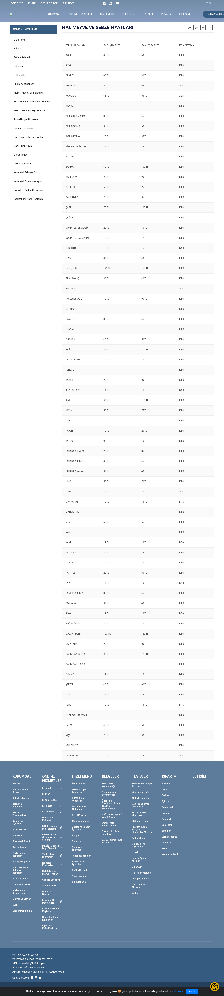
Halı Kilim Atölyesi (141, 872)
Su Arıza (76, 841)
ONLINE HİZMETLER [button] (81, 14)
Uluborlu (166, 842)
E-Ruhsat (19, 66)
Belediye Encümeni (17, 805)
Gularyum (137, 867)
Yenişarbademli (170, 854)
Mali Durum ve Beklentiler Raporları (20, 870)
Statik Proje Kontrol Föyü (109, 824)
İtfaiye (75, 835)
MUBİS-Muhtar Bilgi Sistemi (28, 92)
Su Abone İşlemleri (77, 848)
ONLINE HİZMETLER (25, 29)
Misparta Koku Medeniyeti (139, 813)
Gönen (165, 813)
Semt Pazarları (80, 815)
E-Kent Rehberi (22, 57)
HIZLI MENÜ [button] (107, 14)
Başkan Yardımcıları (19, 813)
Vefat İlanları (20, 154)
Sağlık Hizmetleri (81, 870)
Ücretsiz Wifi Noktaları (79, 808)
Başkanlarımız (20, 847)
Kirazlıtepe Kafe (140, 792)
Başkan (16, 783)
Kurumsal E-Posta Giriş (26, 172)
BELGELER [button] (128, 14)
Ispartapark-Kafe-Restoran (28, 198)
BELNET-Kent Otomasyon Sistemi (32, 101)
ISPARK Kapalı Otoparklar (79, 790)
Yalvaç (165, 848)
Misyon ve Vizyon (21, 899)
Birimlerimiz (19, 829)
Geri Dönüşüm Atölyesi (139, 885)
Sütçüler (166, 831)
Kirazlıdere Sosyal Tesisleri (142, 785)
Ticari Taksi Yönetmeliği (108, 785)
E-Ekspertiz (20, 75)
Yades (135, 893)
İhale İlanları (78, 783)
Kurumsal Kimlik (21, 841)
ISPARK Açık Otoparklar (78, 799)
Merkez (166, 783)
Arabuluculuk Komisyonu (19, 891)
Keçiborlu (167, 819)
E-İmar (17, 48)
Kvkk (14, 905)
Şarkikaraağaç (169, 836)
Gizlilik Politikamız (22, 910)
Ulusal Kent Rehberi (24, 84)
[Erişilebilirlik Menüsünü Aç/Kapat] (214, 986)
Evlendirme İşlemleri (78, 863)
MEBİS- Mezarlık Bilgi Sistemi (29, 110)
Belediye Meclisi (21, 798)
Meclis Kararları (21, 884)
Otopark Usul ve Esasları (110, 832)
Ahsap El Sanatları (141, 878)
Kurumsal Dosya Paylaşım (28, 181)
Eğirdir (165, 801)
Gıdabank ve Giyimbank (138, 845)
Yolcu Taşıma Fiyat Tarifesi (112, 841)
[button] (203, 27)
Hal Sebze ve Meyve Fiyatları (29, 137)
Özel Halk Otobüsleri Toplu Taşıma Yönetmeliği (111, 804)
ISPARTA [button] (166, 14)
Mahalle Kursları (141, 821)
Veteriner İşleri (80, 876)
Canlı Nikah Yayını (23, 145)
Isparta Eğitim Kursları (139, 859)
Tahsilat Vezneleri (81, 855)
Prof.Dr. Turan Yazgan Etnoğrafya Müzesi (142, 829)
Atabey (165, 795)
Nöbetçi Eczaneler (23, 128)
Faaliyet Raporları (21, 861)
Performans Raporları (19, 854)
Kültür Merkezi (139, 838)
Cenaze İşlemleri (81, 821)
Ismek (135, 852)
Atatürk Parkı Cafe (141, 798)
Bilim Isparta (79, 882)
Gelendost (167, 807)
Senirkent (167, 825)
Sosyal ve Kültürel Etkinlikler (28, 190)
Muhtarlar (17, 835)
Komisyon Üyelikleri (17, 822)
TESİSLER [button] (148, 14)
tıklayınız (179, 991)
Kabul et (192, 991)
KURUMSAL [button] (54, 14)
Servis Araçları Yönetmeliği (110, 793)
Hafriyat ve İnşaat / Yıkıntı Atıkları (112, 815)
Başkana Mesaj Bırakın (20, 790)
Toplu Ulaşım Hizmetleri (26, 119)
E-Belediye (19, 39)
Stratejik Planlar (21, 878)
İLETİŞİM (184, 14)
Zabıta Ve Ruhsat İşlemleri (81, 828)
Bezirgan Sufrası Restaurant (141, 805)
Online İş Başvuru (23, 163)
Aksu (164, 789)
